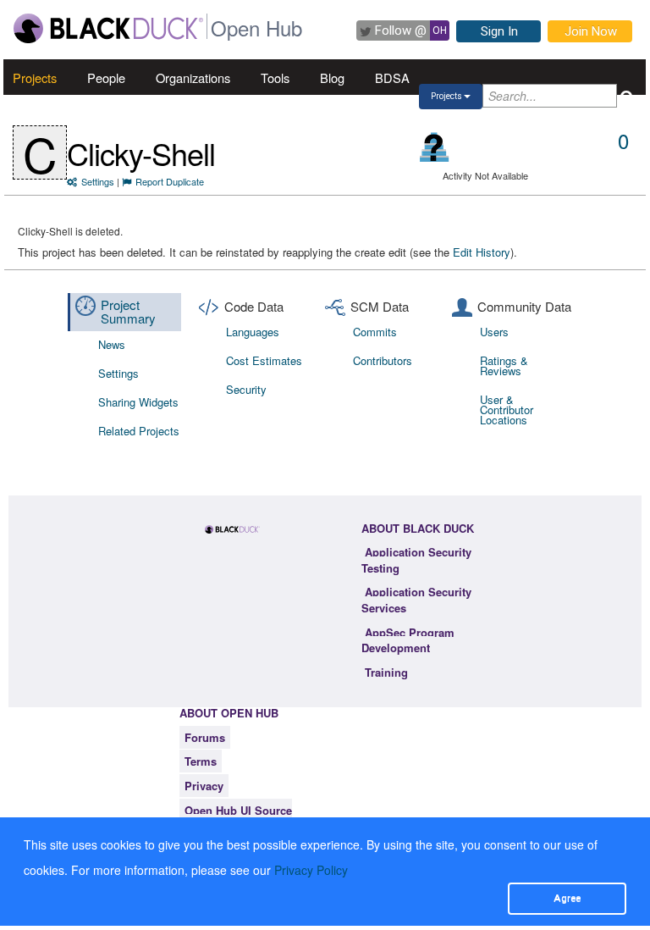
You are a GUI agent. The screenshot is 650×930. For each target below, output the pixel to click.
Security (246, 389)
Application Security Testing (416, 560)
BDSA (392, 77)
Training (386, 672)
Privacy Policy (311, 869)
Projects (35, 77)
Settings (97, 181)
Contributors (382, 360)
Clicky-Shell (141, 152)
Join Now (591, 31)
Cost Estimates (264, 360)
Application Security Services (416, 600)
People (106, 77)
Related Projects (138, 431)
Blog (332, 77)
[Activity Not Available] (434, 147)
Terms (201, 761)
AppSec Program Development (407, 640)
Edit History (481, 252)
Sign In (499, 31)
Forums (205, 737)
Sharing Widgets (138, 402)
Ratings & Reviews (504, 365)
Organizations (193, 77)
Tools (275, 77)
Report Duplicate (169, 181)
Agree (567, 898)
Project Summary (128, 312)
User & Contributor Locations (506, 409)
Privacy (204, 786)
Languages (252, 332)
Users (494, 332)
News (111, 344)
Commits (375, 332)
